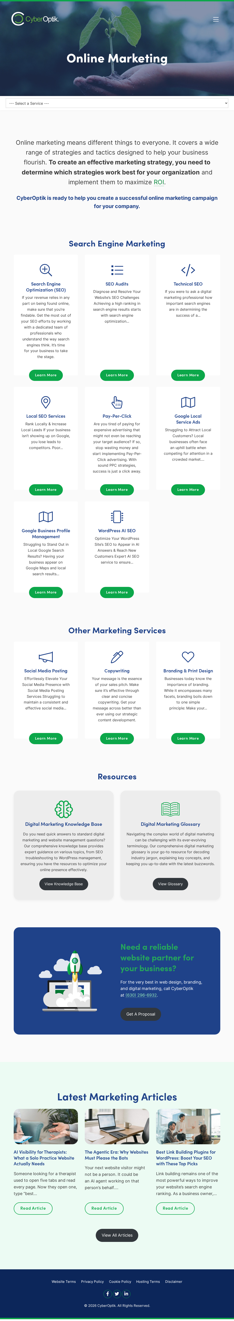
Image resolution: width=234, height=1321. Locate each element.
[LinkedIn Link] (126, 1294)
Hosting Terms (148, 1281)
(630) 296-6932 (141, 995)
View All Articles (117, 1235)
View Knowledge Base (64, 884)
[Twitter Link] (117, 1294)
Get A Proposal (140, 1014)
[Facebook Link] (108, 1294)
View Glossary (170, 884)
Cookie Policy (120, 1281)
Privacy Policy (92, 1281)
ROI (159, 182)
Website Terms (64, 1281)
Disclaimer (173, 1281)
